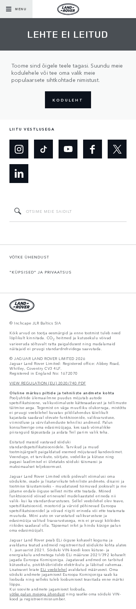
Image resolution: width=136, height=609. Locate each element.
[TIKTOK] (43, 149)
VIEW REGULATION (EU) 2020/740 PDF (47, 383)
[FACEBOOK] (92, 149)
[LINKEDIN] (18, 173)
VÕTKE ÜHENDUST (29, 257)
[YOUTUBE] (68, 149)
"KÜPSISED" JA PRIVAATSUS (40, 272)
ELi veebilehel (53, 569)
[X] (117, 149)
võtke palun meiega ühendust (37, 594)
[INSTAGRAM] (18, 149)
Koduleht (68, 100)
